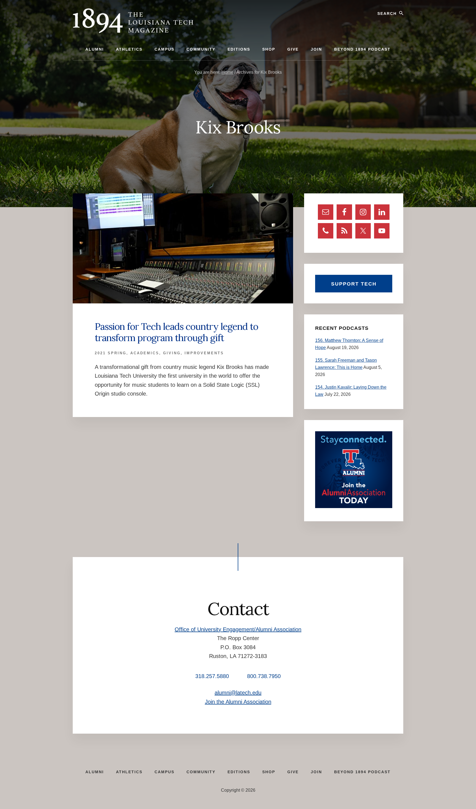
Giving (172, 353)
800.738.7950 (264, 676)
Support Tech (354, 284)
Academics (144, 353)
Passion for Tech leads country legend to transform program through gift (176, 332)
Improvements (204, 353)
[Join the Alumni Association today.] (353, 506)
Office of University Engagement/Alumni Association (238, 629)
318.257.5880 (212, 676)
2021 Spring (110, 353)
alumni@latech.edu (238, 693)
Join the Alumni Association (238, 702)
